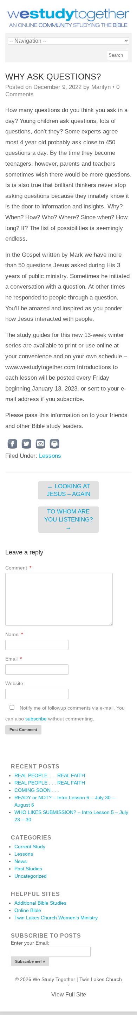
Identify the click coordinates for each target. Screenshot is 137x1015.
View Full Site (68, 994)
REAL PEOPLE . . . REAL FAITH (49, 775)
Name (14, 634)
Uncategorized (30, 876)
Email (13, 659)
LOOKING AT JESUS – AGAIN (68, 490)
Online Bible (27, 910)
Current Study (29, 846)
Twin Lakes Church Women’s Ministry (56, 917)
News (20, 861)
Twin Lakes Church (100, 979)
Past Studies (28, 868)
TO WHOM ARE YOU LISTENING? (68, 519)
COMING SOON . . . (36, 790)
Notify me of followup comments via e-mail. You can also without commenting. (65, 713)
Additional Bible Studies (40, 903)
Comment (18, 568)
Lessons (50, 456)
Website (14, 683)
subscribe (36, 718)
